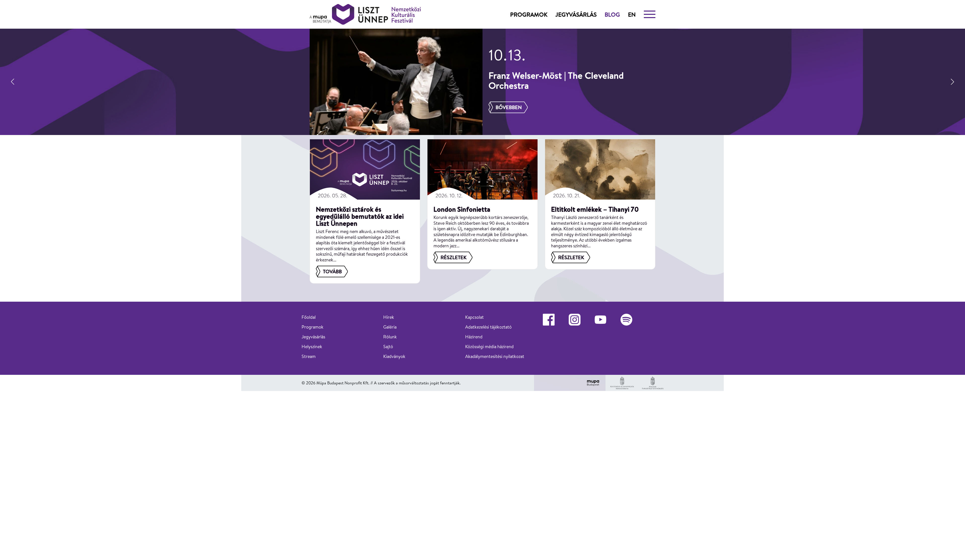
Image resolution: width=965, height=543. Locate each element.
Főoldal (309, 317)
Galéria (390, 327)
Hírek (388, 317)
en (632, 14)
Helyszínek (312, 346)
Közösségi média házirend (489, 346)
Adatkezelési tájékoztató (488, 327)
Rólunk (390, 337)
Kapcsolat (474, 317)
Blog (612, 14)
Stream (309, 356)
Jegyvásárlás (576, 14)
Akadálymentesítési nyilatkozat (494, 356)
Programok (528, 14)
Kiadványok (394, 356)
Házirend (473, 337)
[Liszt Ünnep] (365, 14)
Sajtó (388, 346)
